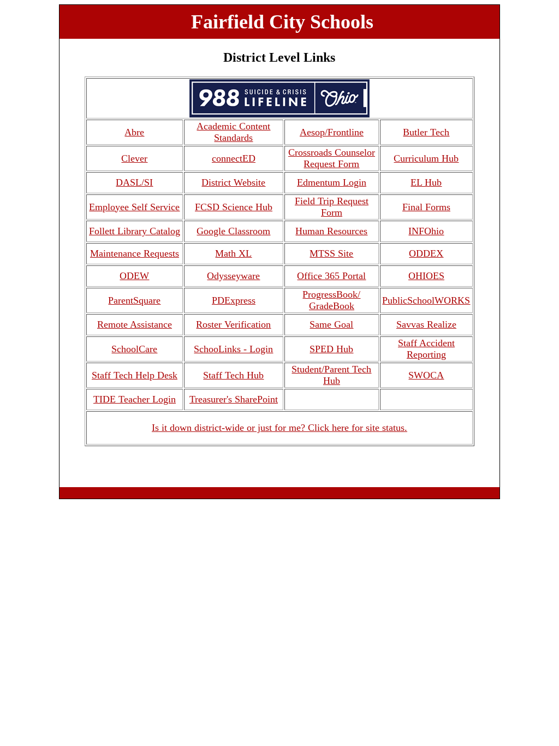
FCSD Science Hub (233, 207)
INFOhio (426, 231)
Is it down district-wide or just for (220, 427)
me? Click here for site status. (348, 427)
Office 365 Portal (331, 275)
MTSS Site (331, 253)
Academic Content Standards (233, 132)
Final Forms (426, 207)
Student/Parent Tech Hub (331, 375)
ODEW (134, 275)
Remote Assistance (134, 324)
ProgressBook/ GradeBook (331, 300)
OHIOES (426, 275)
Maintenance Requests (134, 253)
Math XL (233, 253)
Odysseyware (233, 275)
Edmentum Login (331, 182)
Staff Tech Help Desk (134, 375)
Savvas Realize (426, 324)
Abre (134, 132)
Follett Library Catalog (134, 231)
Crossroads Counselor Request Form (331, 158)
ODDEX (426, 253)
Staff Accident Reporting (426, 349)
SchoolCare (134, 349)
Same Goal (331, 324)
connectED (233, 158)
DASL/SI (134, 182)
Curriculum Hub (426, 158)
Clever (134, 158)
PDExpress (233, 300)
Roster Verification (233, 324)
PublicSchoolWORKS (426, 300)
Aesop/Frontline (332, 132)
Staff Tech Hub (233, 375)
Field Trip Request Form (331, 207)
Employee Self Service (134, 207)
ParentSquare (134, 300)
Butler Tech (426, 132)
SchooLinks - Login (233, 349)
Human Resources (331, 231)
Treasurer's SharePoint (233, 399)
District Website (233, 182)
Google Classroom (233, 231)
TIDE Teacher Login (134, 399)
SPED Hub (331, 349)
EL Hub (426, 182)
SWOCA (426, 375)
